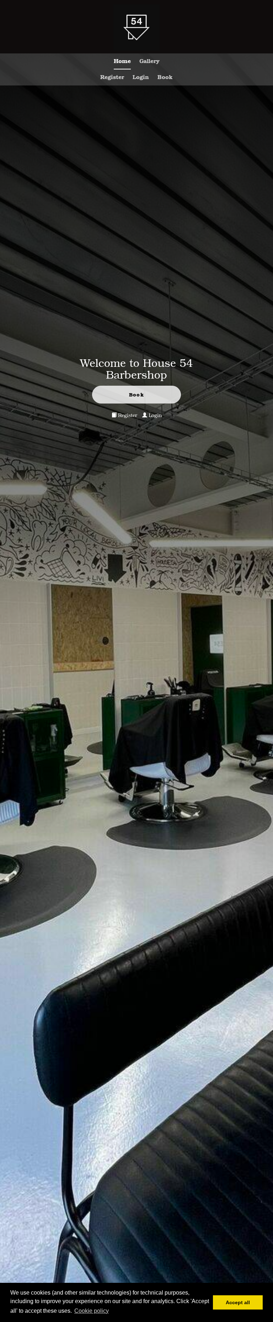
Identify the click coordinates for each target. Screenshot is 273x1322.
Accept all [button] (238, 1302)
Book (165, 77)
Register (112, 77)
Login (141, 77)
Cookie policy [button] (91, 1311)
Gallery (149, 61)
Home (122, 61)
